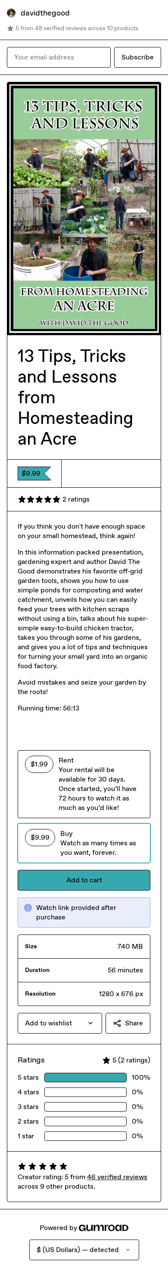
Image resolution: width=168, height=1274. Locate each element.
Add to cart (84, 880)
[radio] (84, 784)
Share (134, 1023)
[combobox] (60, 1023)
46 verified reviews (117, 1177)
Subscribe (137, 57)
